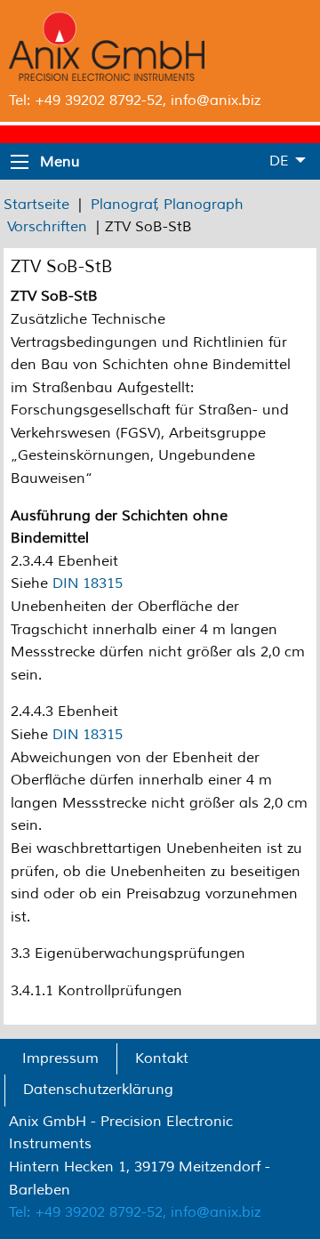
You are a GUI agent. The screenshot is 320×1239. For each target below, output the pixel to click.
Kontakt (161, 1058)
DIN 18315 (87, 583)
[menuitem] (60, 1059)
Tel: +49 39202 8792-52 (86, 100)
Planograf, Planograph (167, 204)
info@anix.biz (215, 100)
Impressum (60, 1058)
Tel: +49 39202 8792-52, (87, 1212)
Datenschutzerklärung (98, 1089)
